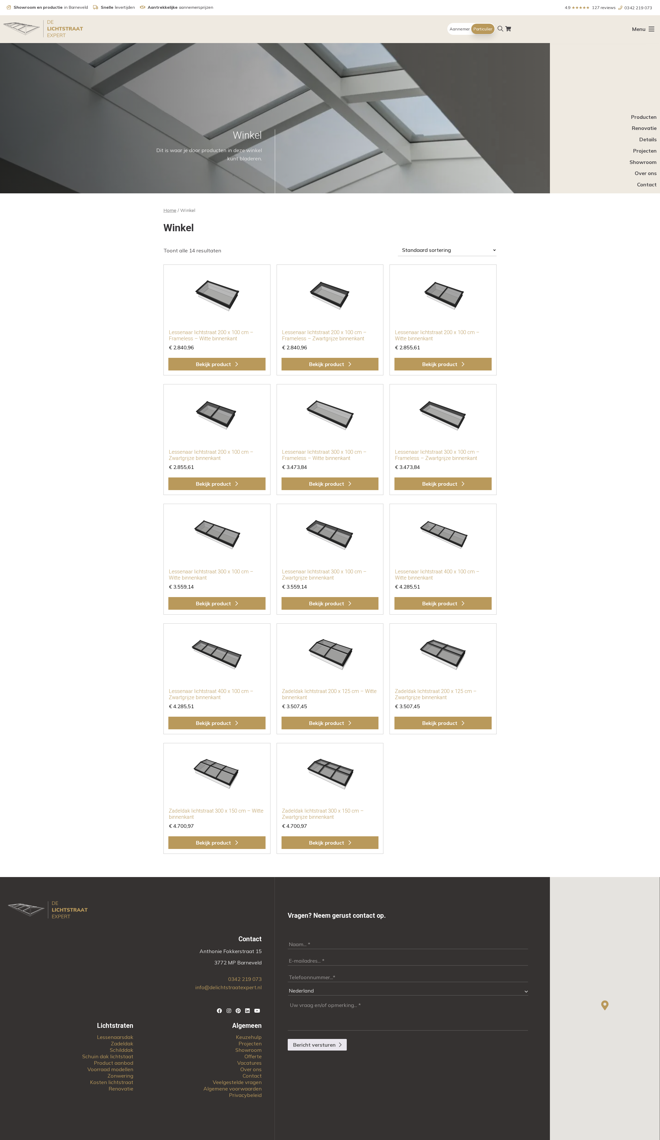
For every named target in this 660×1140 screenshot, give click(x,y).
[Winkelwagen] (508, 29)
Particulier (482, 28)
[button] (605, 1005)
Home (169, 210)
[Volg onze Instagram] (229, 1011)
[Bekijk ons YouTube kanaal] (257, 1011)
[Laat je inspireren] (239, 1011)
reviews (608, 7)
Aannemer (460, 28)
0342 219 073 (638, 7)
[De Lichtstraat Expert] (44, 29)
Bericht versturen (314, 1045)
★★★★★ (586, 7)
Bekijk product (214, 364)
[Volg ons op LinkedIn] (248, 1011)
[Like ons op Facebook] (220, 1011)
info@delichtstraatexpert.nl (228, 987)
